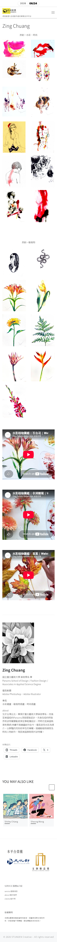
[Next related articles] (52, 787)
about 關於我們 (11, 895)
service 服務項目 (11, 891)
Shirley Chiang (11, 821)
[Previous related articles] (45, 787)
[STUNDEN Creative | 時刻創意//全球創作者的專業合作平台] (9, 10)
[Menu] (53, 12)
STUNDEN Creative (22, 936)
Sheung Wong (37, 821)
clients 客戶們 (10, 898)
